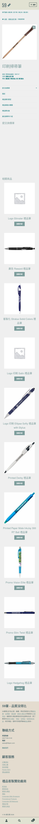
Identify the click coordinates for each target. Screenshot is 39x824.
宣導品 (23, 719)
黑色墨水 (21, 78)
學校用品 (13, 78)
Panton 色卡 (6, 770)
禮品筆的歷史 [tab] (6, 99)
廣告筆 (10, 12)
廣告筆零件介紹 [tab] (7, 116)
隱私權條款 (6, 772)
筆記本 (20, 12)
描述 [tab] (3, 94)
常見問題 (5, 767)
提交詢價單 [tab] (6, 88)
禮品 (26, 721)
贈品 (17, 719)
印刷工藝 (5, 765)
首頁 (5, 19)
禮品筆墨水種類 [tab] (7, 105)
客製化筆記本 (21, 714)
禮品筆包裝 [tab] (6, 111)
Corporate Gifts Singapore (11, 796)
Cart (30, 819)
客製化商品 (6, 806)
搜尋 (19, 820)
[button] (33, 27)
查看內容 (19, 224)
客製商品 (5, 789)
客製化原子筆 (12, 19)
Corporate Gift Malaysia (10, 801)
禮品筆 (13, 714)
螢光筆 (26, 12)
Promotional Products (9, 799)
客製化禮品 (10, 719)
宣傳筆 (7, 714)
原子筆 (15, 12)
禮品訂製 (5, 804)
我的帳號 (6, 820)
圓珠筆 (8, 78)
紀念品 (4, 786)
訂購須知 (5, 762)
